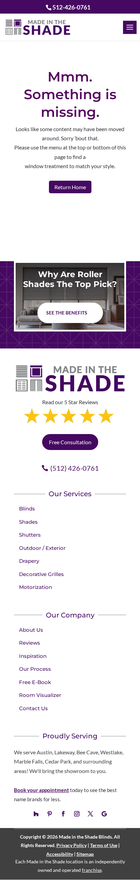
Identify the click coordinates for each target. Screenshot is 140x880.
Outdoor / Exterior (42, 548)
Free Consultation (70, 442)
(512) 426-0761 (74, 468)
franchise (92, 870)
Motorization (35, 587)
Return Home (70, 187)
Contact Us (33, 708)
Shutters (30, 535)
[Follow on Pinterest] (49, 813)
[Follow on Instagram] (76, 813)
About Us (31, 630)
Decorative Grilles (41, 574)
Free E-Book (35, 682)
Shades (28, 522)
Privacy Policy (71, 845)
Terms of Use (103, 845)
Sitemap (85, 854)
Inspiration (33, 656)
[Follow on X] (90, 813)
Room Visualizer (40, 695)
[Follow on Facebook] (63, 813)
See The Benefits (66, 313)
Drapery (29, 561)
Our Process (35, 669)
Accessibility (59, 854)
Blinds (27, 508)
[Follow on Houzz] (36, 813)
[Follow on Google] (104, 813)
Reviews (29, 643)
